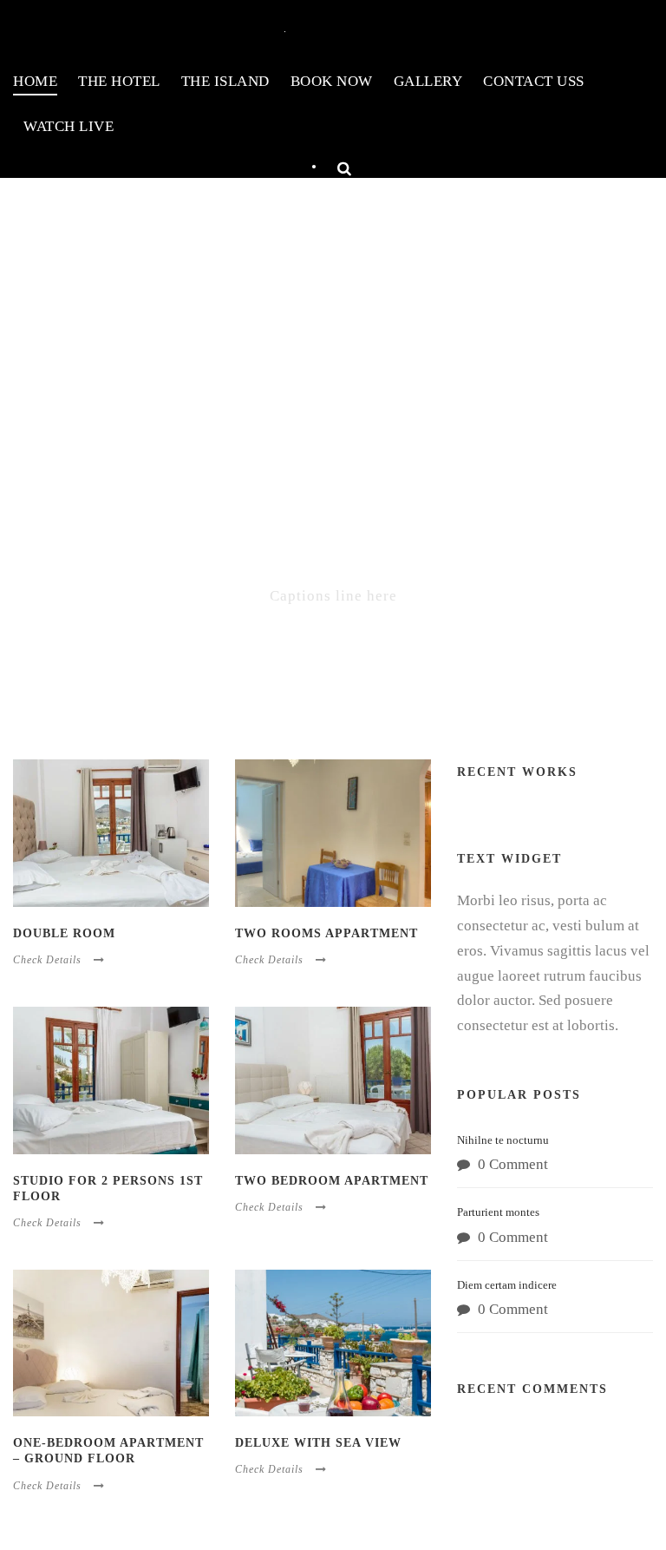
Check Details (47, 960)
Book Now (332, 81)
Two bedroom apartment (331, 1180)
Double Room (64, 933)
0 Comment (513, 1164)
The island (225, 81)
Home (35, 81)
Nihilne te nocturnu (503, 1139)
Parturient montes (498, 1211)
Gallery (428, 81)
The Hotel (119, 81)
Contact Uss (533, 81)
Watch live (68, 126)
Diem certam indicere (507, 1284)
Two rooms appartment (326, 933)
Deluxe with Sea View (318, 1442)
